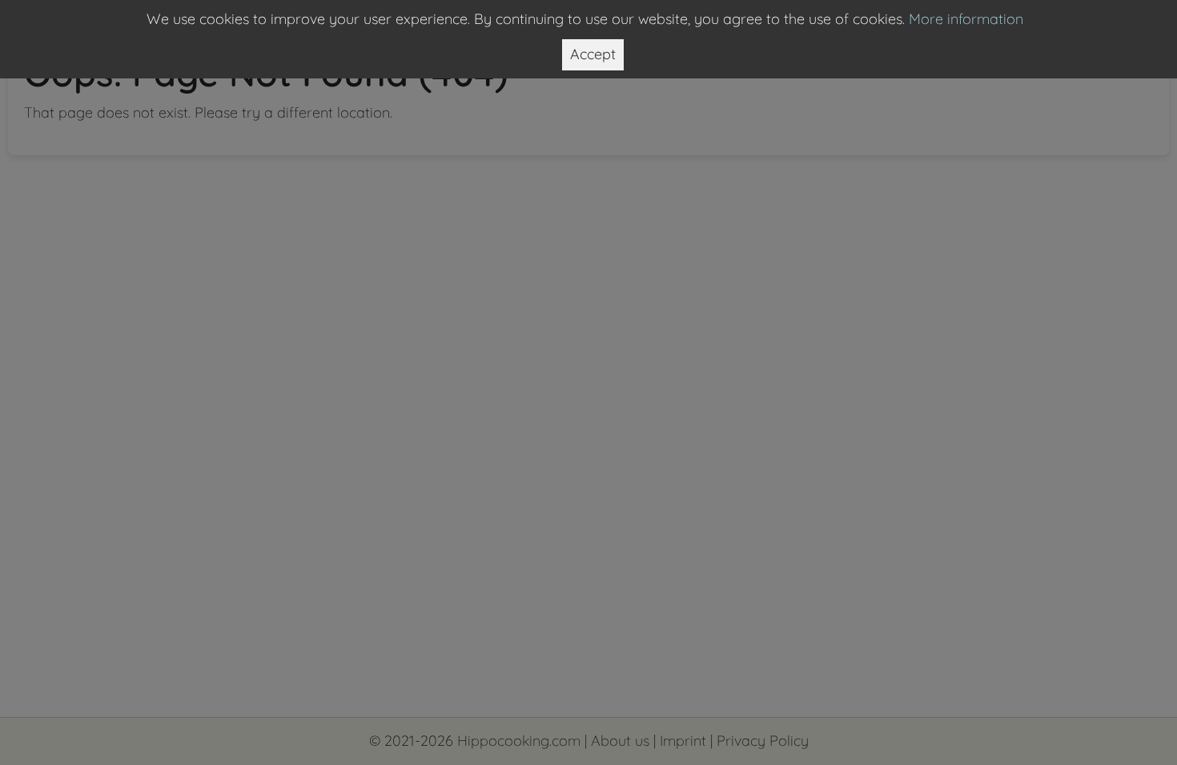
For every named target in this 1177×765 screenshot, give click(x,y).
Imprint (683, 740)
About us (620, 740)
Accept (593, 54)
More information (966, 19)
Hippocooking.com (518, 740)
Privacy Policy (763, 740)
